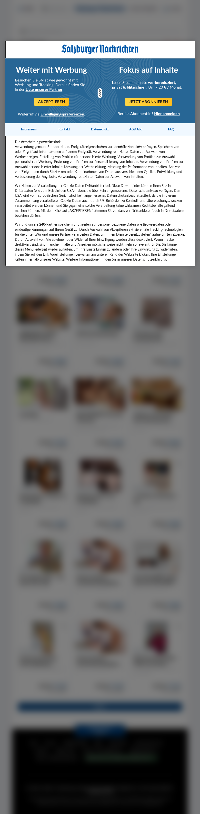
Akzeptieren (51, 102)
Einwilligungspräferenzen (62, 114)
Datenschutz (100, 129)
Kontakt (64, 129)
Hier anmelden (167, 114)
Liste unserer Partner (44, 90)
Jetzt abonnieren (148, 102)
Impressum (29, 129)
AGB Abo (135, 129)
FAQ (171, 129)
